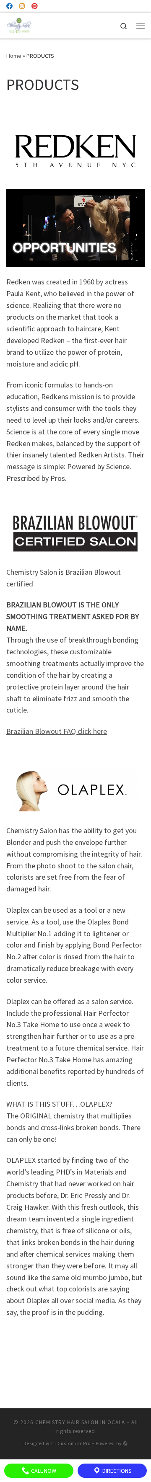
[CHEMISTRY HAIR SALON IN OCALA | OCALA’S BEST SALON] (18, 24)
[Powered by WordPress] (125, 1443)
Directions (116, 1470)
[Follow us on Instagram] (22, 6)
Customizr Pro (74, 1443)
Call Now (43, 1470)
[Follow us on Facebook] (9, 6)
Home (13, 55)
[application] (75, 228)
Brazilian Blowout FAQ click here (56, 731)
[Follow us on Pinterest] (34, 6)
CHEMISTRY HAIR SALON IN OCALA (80, 1422)
